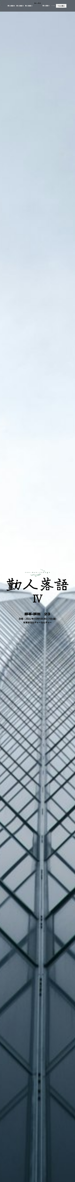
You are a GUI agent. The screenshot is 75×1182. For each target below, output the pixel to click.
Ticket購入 (61, 6)
